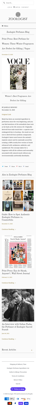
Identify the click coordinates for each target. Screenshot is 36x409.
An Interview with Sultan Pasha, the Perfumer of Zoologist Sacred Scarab (17, 327)
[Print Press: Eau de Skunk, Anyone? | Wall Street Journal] (18, 251)
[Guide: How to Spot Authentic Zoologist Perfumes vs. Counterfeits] (18, 195)
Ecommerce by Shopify (26, 394)
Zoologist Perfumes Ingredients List (18, 368)
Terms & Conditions (18, 376)
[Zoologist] (18, 16)
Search (18, 384)
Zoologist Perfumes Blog (18, 32)
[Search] (4, 3)
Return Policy (18, 380)
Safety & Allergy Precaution (18, 372)
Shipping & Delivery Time (18, 364)
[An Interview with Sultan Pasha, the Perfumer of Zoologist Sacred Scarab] (18, 305)
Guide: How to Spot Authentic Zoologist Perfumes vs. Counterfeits (16, 217)
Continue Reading (8, 229)
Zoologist (10, 394)
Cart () (17, 7)
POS (15, 394)
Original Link (6, 114)
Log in (9, 7)
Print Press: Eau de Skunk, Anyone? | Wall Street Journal (16, 272)
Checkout (25, 7)
